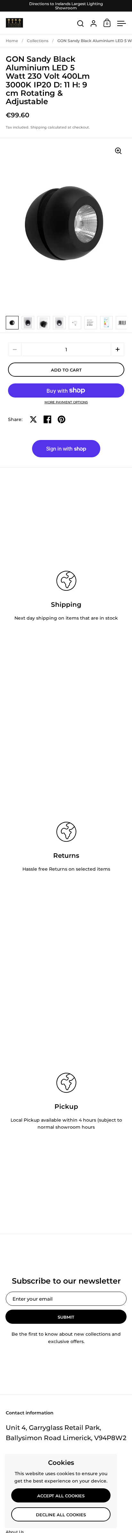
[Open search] (80, 23)
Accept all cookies (61, 1495)
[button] (117, 349)
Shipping (38, 127)
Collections (37, 40)
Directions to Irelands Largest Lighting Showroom (66, 6)
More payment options (66, 402)
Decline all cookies (61, 1514)
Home (12, 40)
